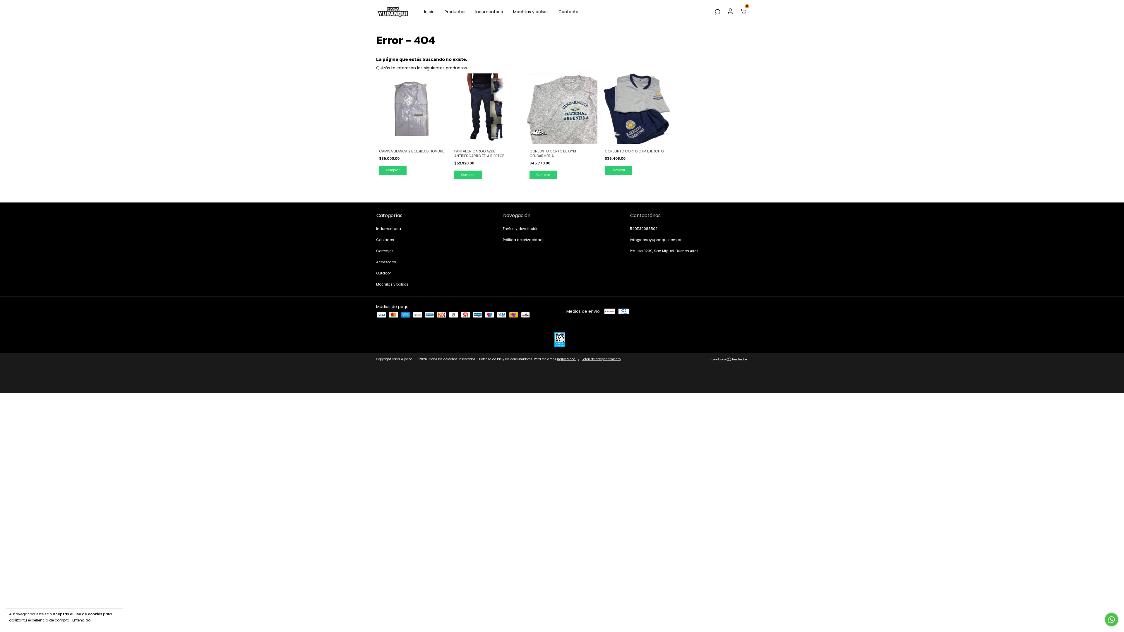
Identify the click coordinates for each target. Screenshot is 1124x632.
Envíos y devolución (521, 228)
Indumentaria (489, 12)
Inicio (429, 12)
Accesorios (386, 262)
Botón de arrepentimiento (601, 359)
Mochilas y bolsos (531, 12)
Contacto (568, 12)
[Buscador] (717, 12)
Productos (455, 12)
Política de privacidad (523, 239)
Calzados (385, 239)
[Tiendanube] (729, 360)
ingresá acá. (566, 359)
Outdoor (383, 273)
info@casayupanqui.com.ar (655, 239)
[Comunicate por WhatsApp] (1111, 619)
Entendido (81, 620)
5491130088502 (643, 228)
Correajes (384, 250)
